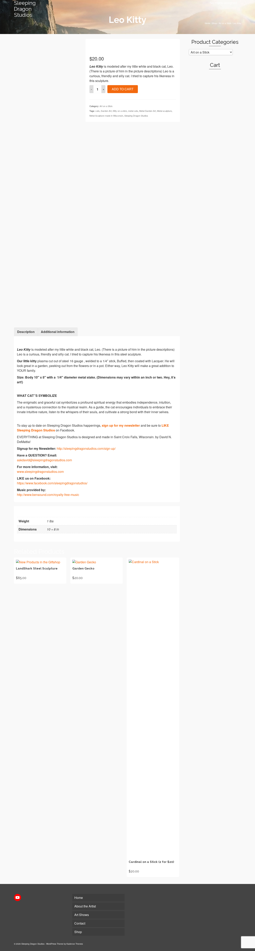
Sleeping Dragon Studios (25, 9)
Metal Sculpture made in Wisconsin (106, 115)
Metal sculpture (164, 110)
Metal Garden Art (147, 110)
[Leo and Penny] (46, 298)
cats (97, 110)
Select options (96, 570)
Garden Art (106, 110)
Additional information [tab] (58, 331)
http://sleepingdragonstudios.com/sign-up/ (86, 448)
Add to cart (122, 89)
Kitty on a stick (120, 110)
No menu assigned (223, 3)
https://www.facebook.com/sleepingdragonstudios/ (52, 483)
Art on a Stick (106, 106)
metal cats (133, 110)
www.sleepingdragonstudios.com (40, 471)
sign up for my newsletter (121, 425)
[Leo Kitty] (46, 71)
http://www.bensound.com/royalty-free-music (48, 494)
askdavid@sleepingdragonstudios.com (44, 460)
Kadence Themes (75, 943)
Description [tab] (26, 331)
